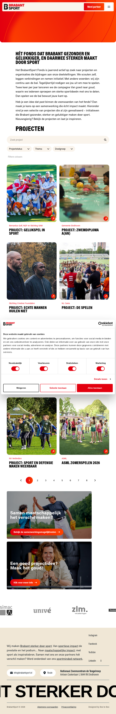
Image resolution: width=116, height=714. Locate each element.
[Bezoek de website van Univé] (42, 610)
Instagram (93, 635)
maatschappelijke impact (60, 650)
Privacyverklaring (68, 707)
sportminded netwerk (69, 658)
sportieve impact (68, 646)
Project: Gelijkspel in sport (27, 231)
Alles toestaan (95, 388)
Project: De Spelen (77, 307)
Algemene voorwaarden (47, 707)
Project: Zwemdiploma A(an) (80, 231)
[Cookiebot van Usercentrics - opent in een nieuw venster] (100, 324)
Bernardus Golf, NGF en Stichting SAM (26, 225)
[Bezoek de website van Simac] (6, 610)
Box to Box (104, 707)
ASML (64, 458)
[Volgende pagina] (94, 480)
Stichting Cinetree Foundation (22, 303)
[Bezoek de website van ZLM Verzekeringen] (79, 610)
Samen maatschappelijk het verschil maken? (35, 514)
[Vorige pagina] (21, 480)
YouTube (92, 652)
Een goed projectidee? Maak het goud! (34, 565)
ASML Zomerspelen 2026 (81, 462)
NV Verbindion (15, 458)
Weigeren (21, 388)
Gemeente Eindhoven (71, 225)
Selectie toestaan (58, 388)
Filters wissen (15, 156)
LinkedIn (92, 660)
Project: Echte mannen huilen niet (28, 309)
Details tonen (100, 379)
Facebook (93, 643)
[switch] (44, 368)
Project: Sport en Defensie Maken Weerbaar (31, 464)
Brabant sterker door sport (36, 646)
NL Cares (66, 303)
